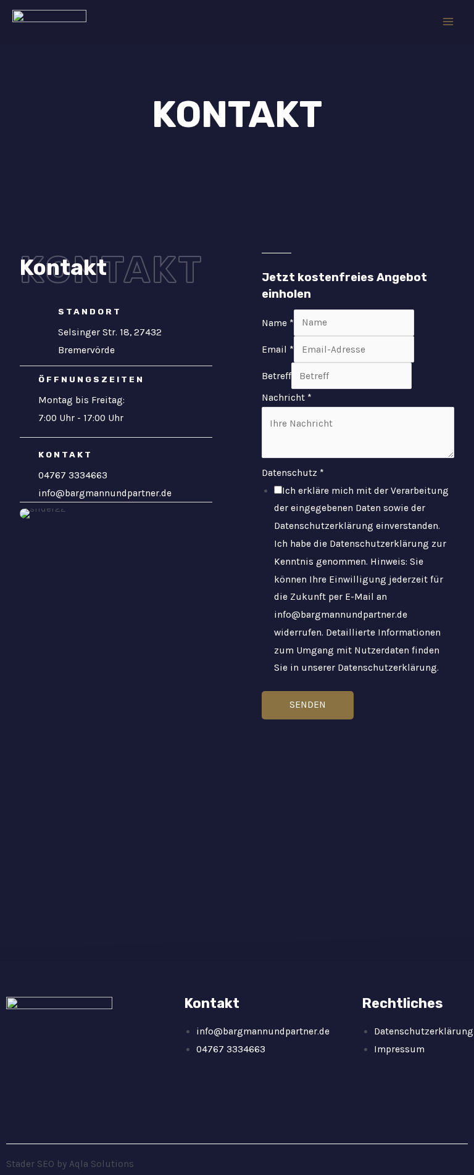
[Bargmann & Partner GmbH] (49, 22)
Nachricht (287, 397)
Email (278, 349)
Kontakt (63, 267)
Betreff (276, 376)
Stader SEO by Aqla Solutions (70, 1163)
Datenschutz (293, 472)
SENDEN (307, 704)
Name (278, 322)
